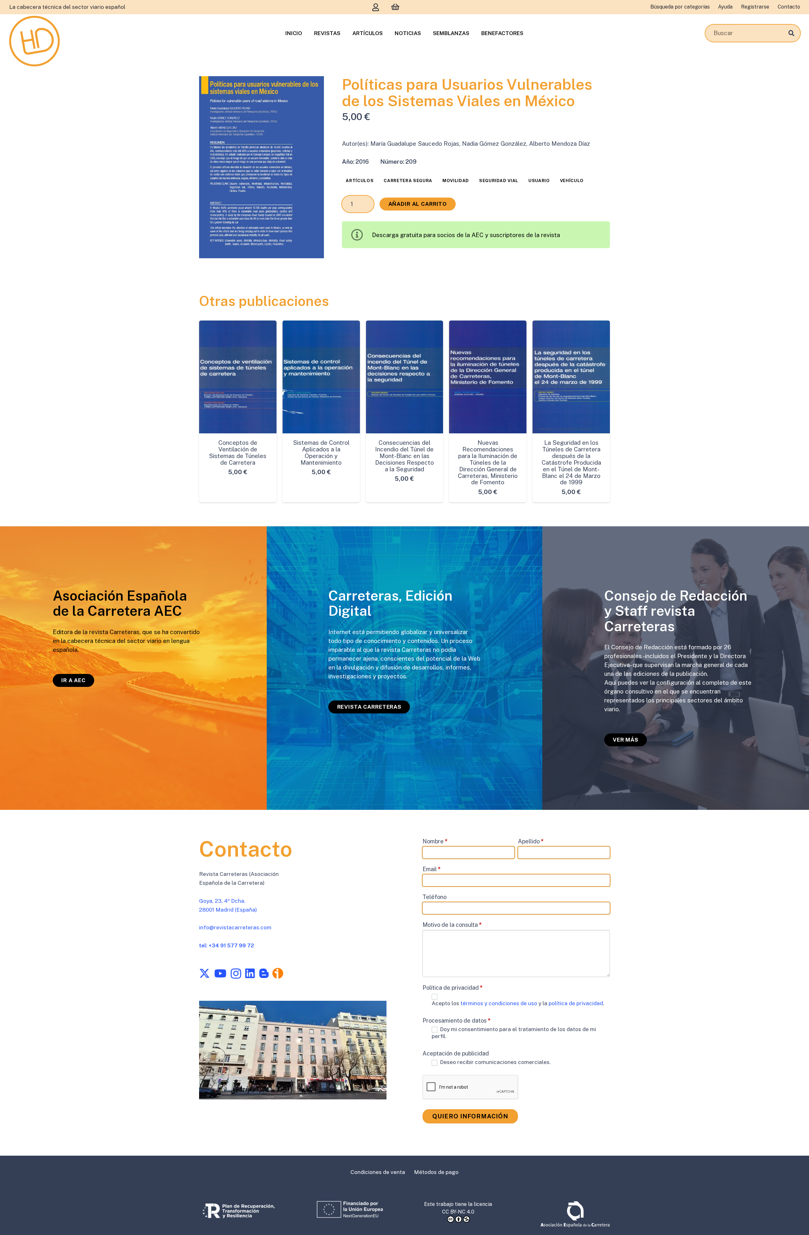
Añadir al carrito (417, 204)
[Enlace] (375, 7)
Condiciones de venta (377, 1172)
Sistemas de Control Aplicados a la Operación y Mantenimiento (321, 452)
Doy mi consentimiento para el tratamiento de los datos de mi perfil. (514, 1032)
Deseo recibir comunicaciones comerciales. (495, 1062)
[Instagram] (236, 974)
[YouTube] (220, 973)
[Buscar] (791, 33)
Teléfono (435, 896)
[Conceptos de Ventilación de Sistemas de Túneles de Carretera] (238, 377)
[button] (312, 88)
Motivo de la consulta (452, 924)
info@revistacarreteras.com (235, 927)
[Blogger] (264, 973)
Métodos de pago (436, 1172)
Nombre (435, 841)
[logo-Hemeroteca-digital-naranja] (34, 41)
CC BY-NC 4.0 (458, 1212)
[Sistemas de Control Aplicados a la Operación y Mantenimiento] (321, 377)
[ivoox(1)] (277, 973)
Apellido (531, 841)
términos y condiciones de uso (499, 1003)
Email (432, 868)
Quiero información (470, 1116)
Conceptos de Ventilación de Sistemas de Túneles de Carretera (237, 452)
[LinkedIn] (250, 973)
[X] (204, 973)
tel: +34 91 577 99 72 (226, 945)
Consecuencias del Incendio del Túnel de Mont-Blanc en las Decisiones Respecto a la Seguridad (404, 456)
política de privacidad (576, 1003)
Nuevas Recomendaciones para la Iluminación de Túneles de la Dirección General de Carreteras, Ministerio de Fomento (488, 462)
